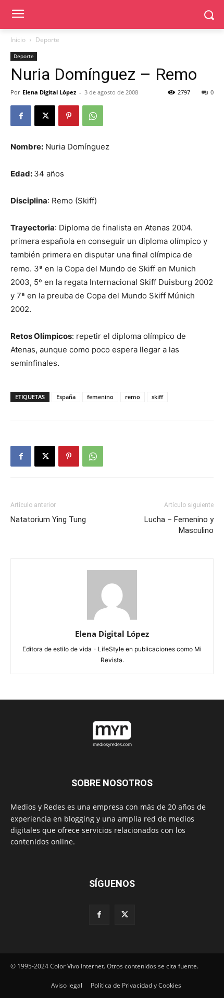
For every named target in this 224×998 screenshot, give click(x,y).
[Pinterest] (68, 115)
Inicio (18, 39)
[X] (44, 115)
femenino (100, 397)
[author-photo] (112, 619)
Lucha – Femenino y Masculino (179, 525)
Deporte (47, 39)
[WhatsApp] (92, 115)
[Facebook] (20, 115)
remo (132, 397)
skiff (157, 397)
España (66, 397)
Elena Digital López (49, 92)
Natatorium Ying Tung (48, 519)
